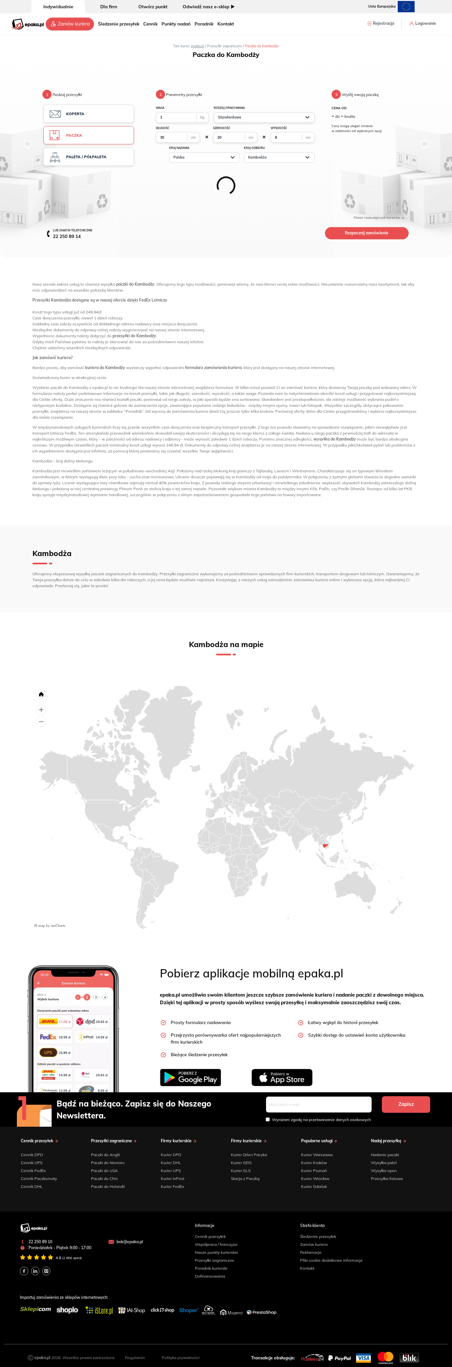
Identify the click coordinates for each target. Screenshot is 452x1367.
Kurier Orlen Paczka (249, 1154)
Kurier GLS (240, 1170)
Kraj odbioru (254, 148)
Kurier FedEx (172, 1186)
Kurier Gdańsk (314, 1186)
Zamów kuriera (73, 24)
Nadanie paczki (385, 1154)
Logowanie (425, 23)
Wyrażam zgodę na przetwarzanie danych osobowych (321, 1119)
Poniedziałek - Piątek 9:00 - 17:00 (59, 1247)
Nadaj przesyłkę (386, 1141)
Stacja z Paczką (245, 1178)
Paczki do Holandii (108, 1186)
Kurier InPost (172, 1178)
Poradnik (204, 23)
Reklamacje (311, 1252)
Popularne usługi (317, 1141)
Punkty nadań (176, 23)
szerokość (221, 128)
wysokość (279, 128)
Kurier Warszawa (317, 1154)
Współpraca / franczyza (216, 1244)
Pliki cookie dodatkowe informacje (331, 1260)
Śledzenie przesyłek (118, 23)
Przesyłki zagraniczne (112, 1141)
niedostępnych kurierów (377, 217)
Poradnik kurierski (211, 1268)
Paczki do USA (104, 1170)
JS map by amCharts (49, 925)
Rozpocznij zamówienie (366, 232)
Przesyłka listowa (387, 1178)
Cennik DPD (32, 1154)
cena (339, 108)
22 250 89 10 (39, 1241)
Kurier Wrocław (315, 1178)
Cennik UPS (31, 1162)
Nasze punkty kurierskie (216, 1252)
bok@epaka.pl (129, 1241)
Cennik (150, 23)
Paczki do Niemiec (108, 1162)
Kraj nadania (179, 148)
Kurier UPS (171, 1170)
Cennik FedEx (33, 1170)
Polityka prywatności (181, 1357)
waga (160, 108)
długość (162, 128)
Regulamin (135, 1357)
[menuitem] (325, 846)
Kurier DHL (171, 1162)
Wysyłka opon (384, 1170)
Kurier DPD (171, 1154)
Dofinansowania (210, 1276)
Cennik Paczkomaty (39, 1178)
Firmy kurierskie (177, 1141)
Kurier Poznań (314, 1170)
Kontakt (225, 23)
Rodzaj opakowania (229, 108)
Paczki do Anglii (105, 1154)
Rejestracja (383, 23)
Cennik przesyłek (37, 1141)
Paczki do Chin (104, 1178)
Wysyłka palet (384, 1162)
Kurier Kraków (314, 1162)
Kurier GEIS (241, 1162)
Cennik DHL (32, 1186)
